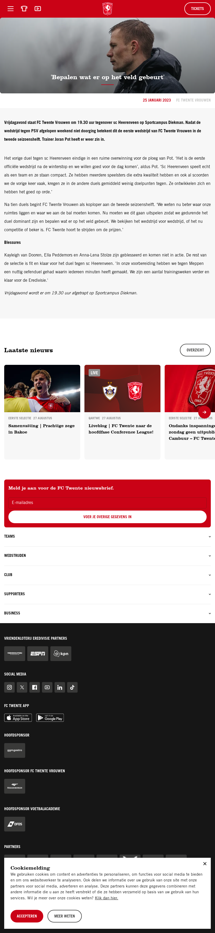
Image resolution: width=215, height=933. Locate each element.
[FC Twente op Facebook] (34, 687)
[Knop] (204, 412)
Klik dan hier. (106, 898)
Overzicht (195, 350)
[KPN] (60, 653)
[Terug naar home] (107, 9)
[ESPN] (37, 653)
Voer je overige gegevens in (107, 517)
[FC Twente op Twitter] (22, 687)
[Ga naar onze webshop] (24, 8)
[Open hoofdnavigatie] (10, 8)
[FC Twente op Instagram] (9, 687)
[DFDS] (14, 824)
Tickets (197, 9)
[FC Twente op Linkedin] (60, 687)
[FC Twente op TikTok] (72, 687)
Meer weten (64, 917)
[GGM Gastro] (14, 750)
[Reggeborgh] (14, 786)
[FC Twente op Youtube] (47, 687)
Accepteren (27, 917)
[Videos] (37, 8)
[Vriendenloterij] (14, 653)
